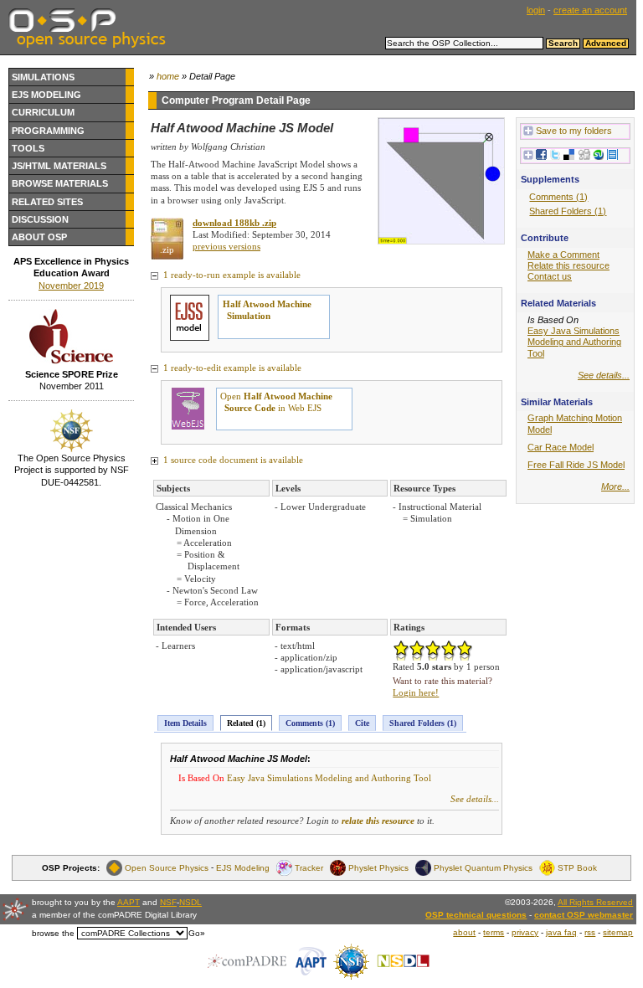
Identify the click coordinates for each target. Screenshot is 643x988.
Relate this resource (568, 265)
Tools (28, 148)
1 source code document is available (232, 460)
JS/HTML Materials (59, 166)
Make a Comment (563, 255)
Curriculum (43, 112)
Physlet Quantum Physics (483, 867)
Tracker (309, 867)
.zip (167, 249)
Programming (48, 131)
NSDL (190, 902)
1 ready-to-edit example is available (231, 368)
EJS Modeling (46, 95)
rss (589, 932)
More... (615, 486)
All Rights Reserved (595, 902)
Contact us (549, 276)
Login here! (416, 692)
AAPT (128, 902)
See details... (474, 799)
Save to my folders (574, 131)
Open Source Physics (166, 867)
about (464, 932)
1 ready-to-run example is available (231, 275)
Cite (362, 723)
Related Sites (47, 202)
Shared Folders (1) (422, 723)
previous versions (226, 246)
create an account (590, 10)
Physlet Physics (378, 867)
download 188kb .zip (234, 223)
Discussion (40, 219)
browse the (53, 933)
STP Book (577, 867)
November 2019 (71, 285)
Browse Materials (60, 183)
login (536, 10)
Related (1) (246, 723)
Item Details (185, 723)
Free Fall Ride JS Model (576, 465)
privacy (525, 932)
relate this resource (378, 821)
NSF (168, 902)
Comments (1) (310, 723)
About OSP (39, 237)
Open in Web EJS (276, 402)
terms (493, 932)
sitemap (618, 932)
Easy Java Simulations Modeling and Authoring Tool (329, 778)
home (168, 76)
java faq (561, 932)
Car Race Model (560, 447)
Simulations (43, 77)
